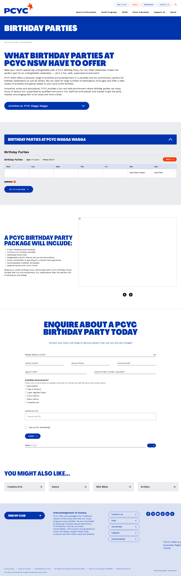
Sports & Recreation (86, 12)
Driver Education (141, 12)
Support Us (159, 12)
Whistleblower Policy (43, 569)
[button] (124, 295)
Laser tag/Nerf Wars (36, 392)
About (173, 12)
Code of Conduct (24, 569)
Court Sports (33, 396)
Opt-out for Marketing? (39, 427)
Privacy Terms (42, 572)
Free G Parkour (34, 389)
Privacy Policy (9, 569)
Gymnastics (32, 386)
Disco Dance (33, 399)
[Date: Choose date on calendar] (151, 445)
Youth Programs (109, 12)
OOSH (125, 12)
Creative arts (33, 402)
